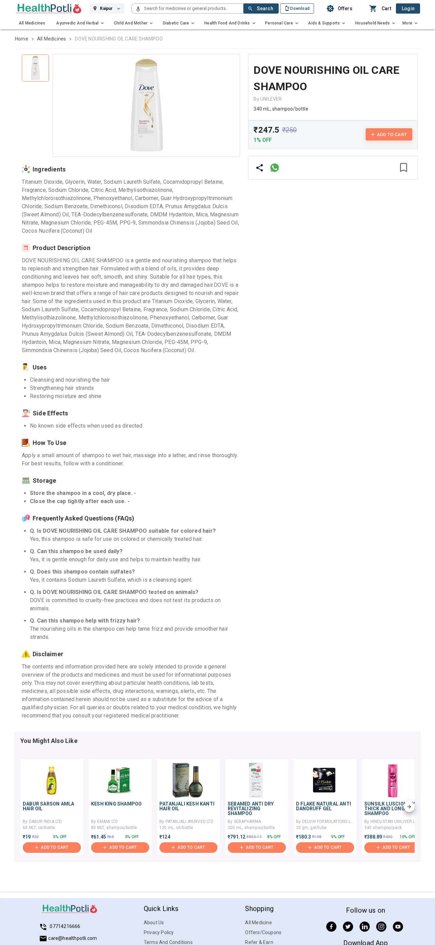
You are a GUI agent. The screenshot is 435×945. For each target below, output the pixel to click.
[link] (49, 8)
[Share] (260, 168)
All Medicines (51, 39)
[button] (138, 9)
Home (21, 39)
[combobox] (193, 8)
